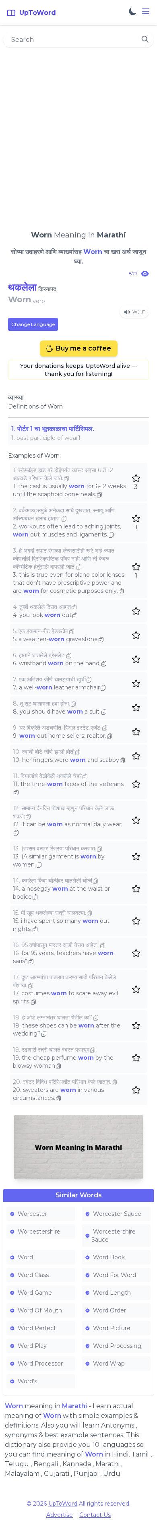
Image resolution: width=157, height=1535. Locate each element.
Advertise (59, 1514)
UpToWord (62, 1503)
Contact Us (95, 1514)
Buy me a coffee (83, 348)
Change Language (33, 324)
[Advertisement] (78, 135)
